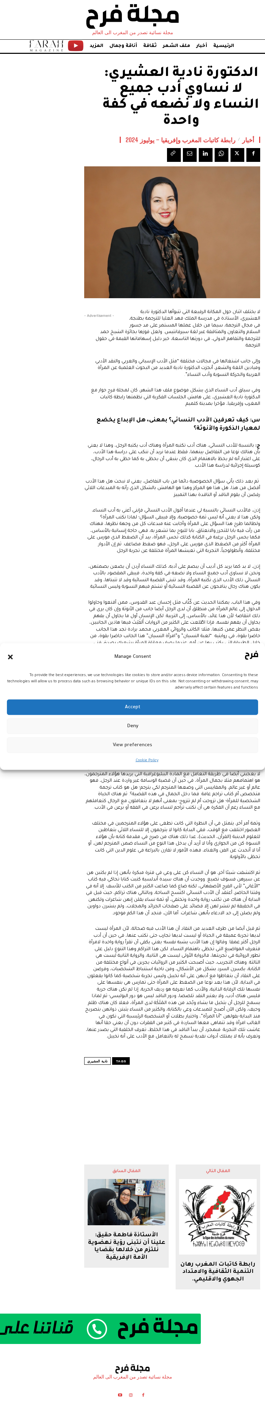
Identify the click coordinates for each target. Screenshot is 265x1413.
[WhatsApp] (221, 155)
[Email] (190, 155)
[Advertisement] (172, 1101)
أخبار (248, 140)
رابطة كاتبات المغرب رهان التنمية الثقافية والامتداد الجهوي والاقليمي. (217, 1272)
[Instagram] (130, 1396)
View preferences (132, 745)
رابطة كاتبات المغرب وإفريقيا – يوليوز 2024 (181, 140)
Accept (132, 707)
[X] (237, 155)
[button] (10, 656)
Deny (132, 726)
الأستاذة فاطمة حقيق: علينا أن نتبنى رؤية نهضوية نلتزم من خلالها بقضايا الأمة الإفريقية (126, 1246)
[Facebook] (253, 155)
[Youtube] (120, 1396)
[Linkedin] (206, 155)
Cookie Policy (147, 761)
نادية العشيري (97, 1061)
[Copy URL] (174, 155)
